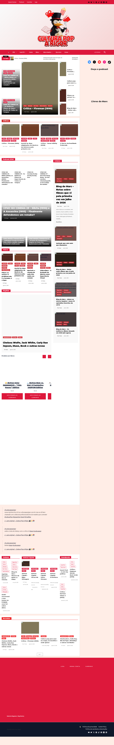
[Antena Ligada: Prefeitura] (54, 563)
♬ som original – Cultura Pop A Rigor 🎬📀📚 (19, 521)
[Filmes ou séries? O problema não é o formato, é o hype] (63, 95)
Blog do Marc (69, 104)
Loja (36, 2)
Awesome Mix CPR (7, 337)
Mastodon (9, 716)
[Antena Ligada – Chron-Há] (35, 563)
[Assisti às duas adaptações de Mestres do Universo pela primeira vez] (30, 130)
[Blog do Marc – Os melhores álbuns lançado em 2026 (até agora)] (65, 319)
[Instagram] (96, 2)
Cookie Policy (102, 727)
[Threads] (104, 2)
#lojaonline (16, 517)
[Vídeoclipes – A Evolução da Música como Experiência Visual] (45, 257)
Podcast (21, 2)
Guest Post (63, 565)
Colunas (66, 52)
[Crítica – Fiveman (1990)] (40, 88)
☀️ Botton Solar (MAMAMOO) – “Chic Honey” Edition (12, 385)
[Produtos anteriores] (44, 356)
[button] (16, 52)
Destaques (30, 105)
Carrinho (29, 2)
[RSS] (106, 2)
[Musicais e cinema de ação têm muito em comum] (32, 257)
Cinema (31, 52)
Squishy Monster (6, 571)
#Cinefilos (27, 517)
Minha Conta (75, 666)
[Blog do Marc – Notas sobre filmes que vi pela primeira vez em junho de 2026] (65, 260)
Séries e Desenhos (47, 52)
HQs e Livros (58, 52)
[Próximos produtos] (49, 356)
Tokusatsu (50, 105)
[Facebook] (101, 2)
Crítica (25, 105)
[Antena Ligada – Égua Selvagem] (26, 563)
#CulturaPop (8, 517)
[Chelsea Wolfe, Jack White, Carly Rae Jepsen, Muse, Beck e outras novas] (24, 317)
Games (72, 564)
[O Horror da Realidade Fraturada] (69, 130)
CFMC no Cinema (11, 71)
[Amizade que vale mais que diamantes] (65, 233)
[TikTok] (99, 2)
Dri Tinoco (10, 73)
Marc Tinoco (36, 105)
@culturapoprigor (10, 510)
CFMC (13, 52)
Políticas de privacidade (90, 727)
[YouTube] (89, 2)
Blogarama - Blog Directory (18, 716)
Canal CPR (22, 52)
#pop (31, 531)
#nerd (22, 517)
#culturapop (37, 531)
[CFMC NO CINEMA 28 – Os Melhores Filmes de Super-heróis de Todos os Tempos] (20, 166)
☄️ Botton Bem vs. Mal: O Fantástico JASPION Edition (35, 385)
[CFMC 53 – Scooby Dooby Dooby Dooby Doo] (32, 166)
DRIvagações (59, 238)
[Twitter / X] (94, 2)
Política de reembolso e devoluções (96, 729)
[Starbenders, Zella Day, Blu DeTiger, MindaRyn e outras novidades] (69, 628)
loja (62, 666)
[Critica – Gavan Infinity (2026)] (50, 130)
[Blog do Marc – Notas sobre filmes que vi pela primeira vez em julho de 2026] (63, 109)
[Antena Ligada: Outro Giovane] (44, 563)
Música (37, 52)
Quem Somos (12, 2)
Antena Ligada (25, 568)
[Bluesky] (91, 2)
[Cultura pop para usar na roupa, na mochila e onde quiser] (63, 82)
